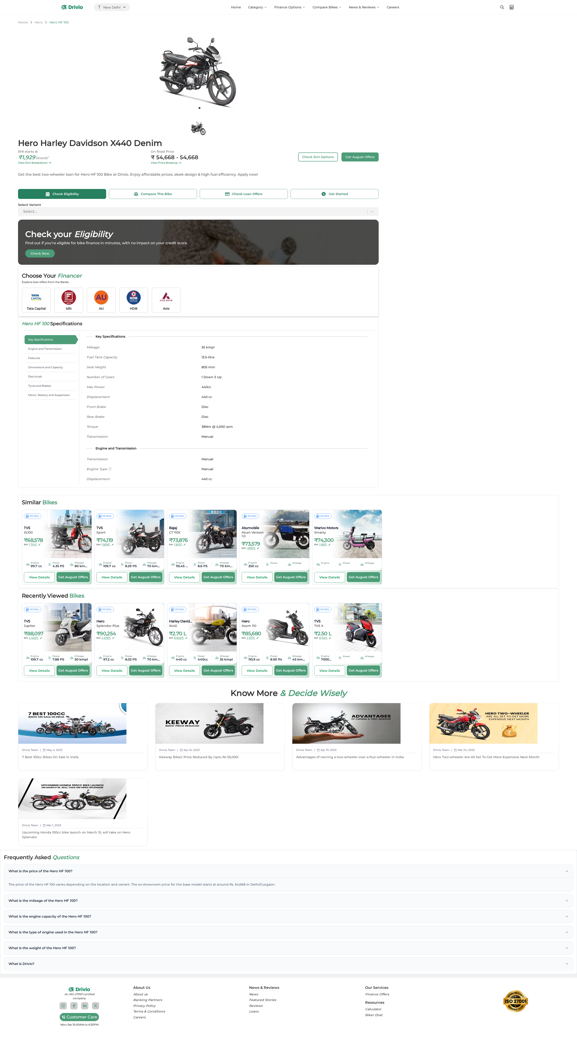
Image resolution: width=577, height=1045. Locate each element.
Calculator (373, 1009)
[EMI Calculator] (512, 7)
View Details (39, 577)
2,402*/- (34, 638)
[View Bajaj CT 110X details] (209, 534)
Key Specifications (40, 339)
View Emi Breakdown (33, 162)
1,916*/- (323, 544)
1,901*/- (178, 544)
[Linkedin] (84, 1005)
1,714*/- (33, 544)
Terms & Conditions (149, 1011)
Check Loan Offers (247, 194)
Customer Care (81, 1017)
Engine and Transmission (45, 348)
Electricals (35, 376)
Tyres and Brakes (39, 385)
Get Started (338, 194)
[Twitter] (95, 1005)
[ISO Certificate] (515, 1001)
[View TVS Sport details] (136, 534)
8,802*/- (179, 638)
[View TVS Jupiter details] (64, 627)
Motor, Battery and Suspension (49, 395)
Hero (39, 22)
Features (34, 358)
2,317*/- (251, 638)
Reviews (256, 1006)
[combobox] (23, 211)
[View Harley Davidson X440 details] (209, 627)
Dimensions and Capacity (45, 367)
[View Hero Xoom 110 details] (281, 627)
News (253, 994)
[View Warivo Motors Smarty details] (354, 534)
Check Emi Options (318, 157)
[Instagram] (63, 1005)
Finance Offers (377, 994)
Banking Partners (147, 1000)
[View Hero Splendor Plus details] (136, 627)
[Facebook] (74, 1005)
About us (140, 994)
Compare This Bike (156, 194)
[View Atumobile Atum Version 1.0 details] (281, 534)
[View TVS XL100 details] (64, 534)
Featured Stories (262, 1000)
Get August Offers (360, 157)
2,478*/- (106, 638)
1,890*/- (251, 548)
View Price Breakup (164, 162)
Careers (393, 7)
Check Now (40, 253)
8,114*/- (323, 638)
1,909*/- (105, 544)
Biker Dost (373, 1015)
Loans (254, 1011)
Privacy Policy (144, 1006)
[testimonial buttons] (199, 108)
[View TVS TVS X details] (354, 627)
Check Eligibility (66, 194)
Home (236, 7)
